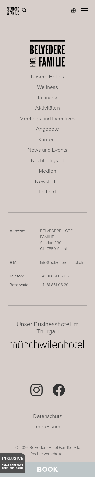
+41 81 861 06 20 (54, 284)
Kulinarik (48, 98)
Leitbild (47, 192)
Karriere (47, 139)
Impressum (47, 427)
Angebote (47, 129)
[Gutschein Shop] (73, 12)
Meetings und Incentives (47, 119)
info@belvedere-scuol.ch (61, 262)
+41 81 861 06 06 (54, 276)
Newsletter (47, 181)
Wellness (47, 87)
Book (47, 469)
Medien (47, 171)
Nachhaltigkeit (47, 160)
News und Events (47, 150)
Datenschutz (47, 416)
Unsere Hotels (47, 77)
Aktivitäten (47, 108)
